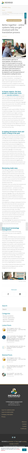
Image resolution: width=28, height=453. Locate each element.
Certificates (24, 428)
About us (24, 421)
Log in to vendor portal (7, 412)
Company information (7, 414)
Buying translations (8, 316)
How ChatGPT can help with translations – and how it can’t (15, 374)
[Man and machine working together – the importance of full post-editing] (1, 226)
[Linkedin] (12, 437)
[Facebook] (8, 294)
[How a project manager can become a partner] (27, 226)
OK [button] (24, 449)
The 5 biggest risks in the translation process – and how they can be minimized (16, 329)
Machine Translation (8, 319)
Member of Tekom (14, 441)
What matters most (8, 321)
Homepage (9, 12)
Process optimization (14, 20)
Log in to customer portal (7, 410)
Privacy (3, 416)
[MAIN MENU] (25, 2)
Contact (24, 426)
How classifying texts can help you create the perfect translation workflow (16, 347)
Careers (24, 424)
